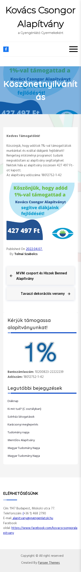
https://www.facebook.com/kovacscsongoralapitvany (40, 530)
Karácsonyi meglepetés (23, 424)
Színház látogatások (21, 416)
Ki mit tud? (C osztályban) (24, 409)
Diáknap (13, 401)
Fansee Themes (49, 562)
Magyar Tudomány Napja (24, 448)
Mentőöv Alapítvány (21, 440)
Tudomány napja (18, 432)
